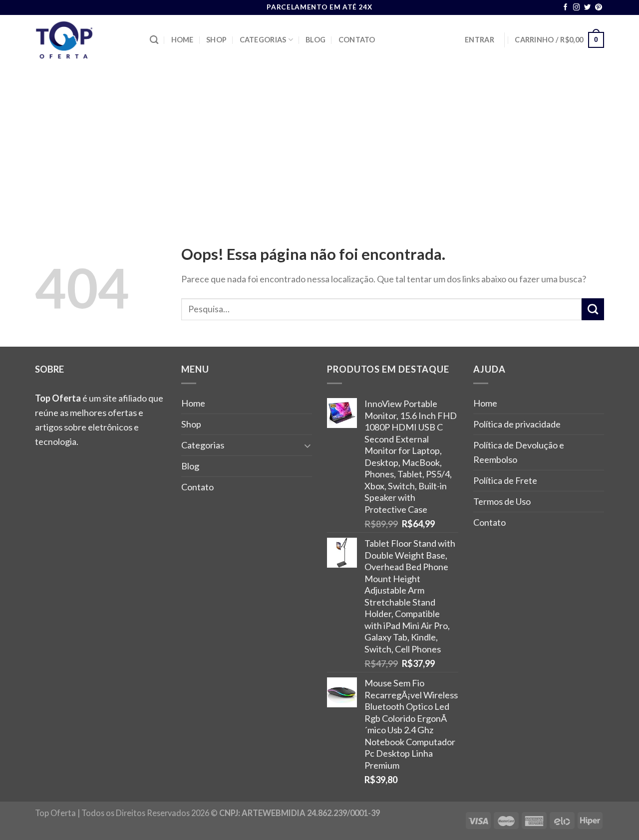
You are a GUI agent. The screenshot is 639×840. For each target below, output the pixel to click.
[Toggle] (307, 445)
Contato (356, 39)
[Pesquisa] (154, 40)
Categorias (263, 39)
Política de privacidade (517, 424)
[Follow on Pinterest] (598, 7)
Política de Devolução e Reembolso (518, 452)
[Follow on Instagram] (576, 7)
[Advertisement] (319, 140)
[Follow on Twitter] (587, 7)
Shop (216, 39)
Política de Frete (505, 480)
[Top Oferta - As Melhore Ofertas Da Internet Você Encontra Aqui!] (85, 40)
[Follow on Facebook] (565, 7)
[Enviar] (593, 309)
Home (182, 39)
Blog (315, 39)
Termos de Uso (502, 501)
